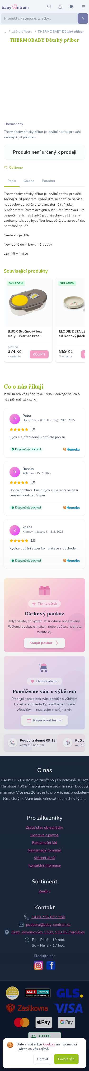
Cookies (49, 1044)
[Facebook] (51, 965)
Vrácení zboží (44, 857)
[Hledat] (83, 18)
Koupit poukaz (41, 643)
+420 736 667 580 (48, 917)
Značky (44, 891)
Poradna (48, 181)
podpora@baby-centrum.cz (48, 924)
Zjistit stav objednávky (44, 827)
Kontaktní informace (44, 865)
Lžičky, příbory (22, 31)
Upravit (42, 1059)
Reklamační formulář (44, 850)
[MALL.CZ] (38, 993)
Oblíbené (16, 167)
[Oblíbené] (49, 6)
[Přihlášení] (60, 6)
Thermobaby (13, 124)
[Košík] (71, 6)
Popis (12, 181)
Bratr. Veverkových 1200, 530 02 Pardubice (48, 932)
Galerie (28, 181)
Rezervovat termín (47, 720)
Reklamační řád (44, 842)
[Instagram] (38, 965)
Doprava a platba (44, 835)
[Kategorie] (83, 6)
